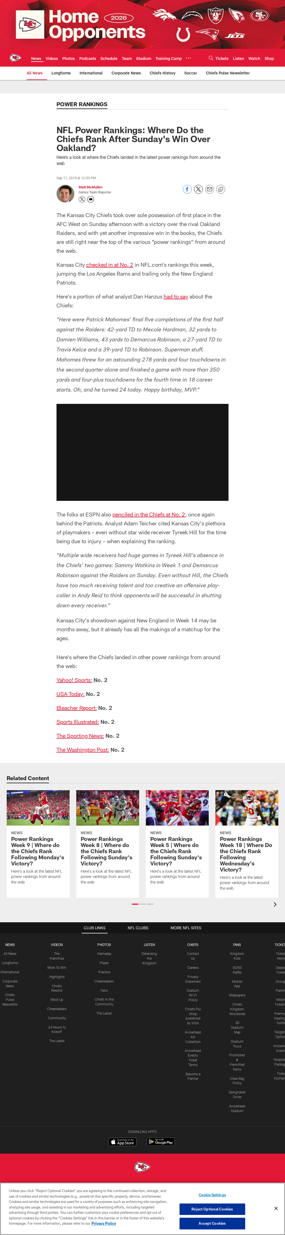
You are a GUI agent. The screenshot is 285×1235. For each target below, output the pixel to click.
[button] (142, 452)
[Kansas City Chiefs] (142, 1167)
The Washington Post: (82, 749)
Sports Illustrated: (77, 721)
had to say (176, 296)
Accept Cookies (212, 1223)
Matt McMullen (90, 187)
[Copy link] (220, 189)
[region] (142, 1209)
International (10, 972)
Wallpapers (237, 995)
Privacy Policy (104, 1223)
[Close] (276, 1208)
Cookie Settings (212, 1195)
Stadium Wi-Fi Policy (192, 995)
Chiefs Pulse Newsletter (10, 999)
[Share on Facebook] (187, 192)
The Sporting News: (80, 735)
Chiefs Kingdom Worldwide (237, 1009)
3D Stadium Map (237, 1027)
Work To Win (56, 967)
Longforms (10, 963)
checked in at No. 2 (109, 264)
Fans (104, 990)
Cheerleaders (57, 1009)
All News (10, 953)
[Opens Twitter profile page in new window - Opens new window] (82, 199)
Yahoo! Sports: (74, 679)
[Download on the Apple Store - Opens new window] (122, 1142)
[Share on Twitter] (198, 192)
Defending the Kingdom (149, 958)
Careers (193, 967)
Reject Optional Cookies (212, 1209)
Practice (104, 972)
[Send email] (209, 192)
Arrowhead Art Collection (193, 1037)
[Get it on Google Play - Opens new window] (161, 1144)
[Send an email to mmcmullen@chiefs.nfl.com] (90, 199)
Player (104, 963)
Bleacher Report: (76, 707)
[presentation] (276, 905)
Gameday (104, 953)
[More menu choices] (188, 58)
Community (57, 1018)
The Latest (57, 1041)
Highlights (57, 977)
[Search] (211, 58)
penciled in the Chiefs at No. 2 (148, 514)
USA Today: (70, 693)
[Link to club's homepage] (15, 57)
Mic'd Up (57, 999)
